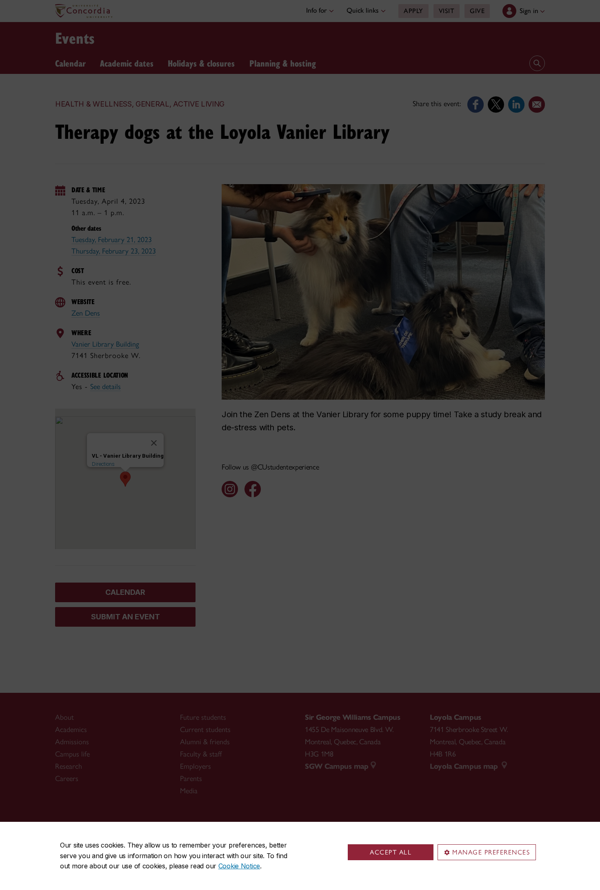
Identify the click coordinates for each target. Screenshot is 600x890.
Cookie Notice (239, 866)
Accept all (390, 852)
